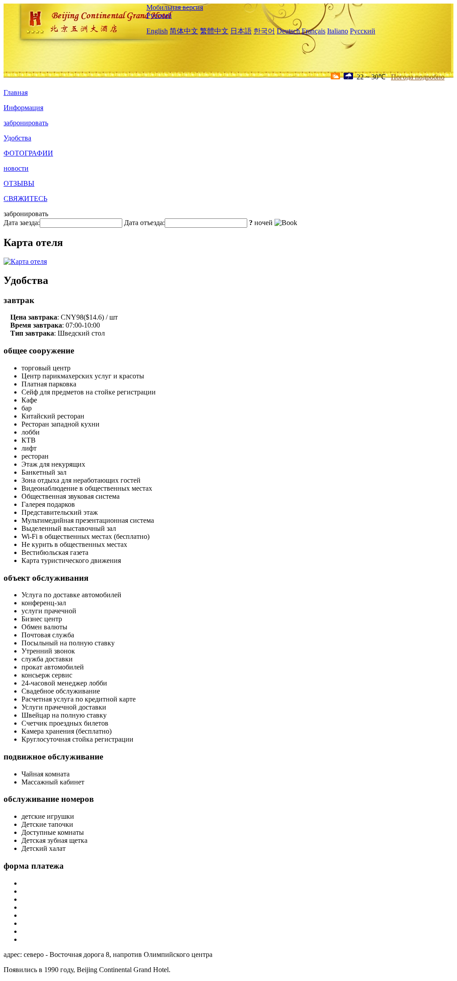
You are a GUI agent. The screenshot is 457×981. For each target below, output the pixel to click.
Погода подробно (418, 77)
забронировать (26, 123)
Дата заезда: (22, 222)
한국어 (264, 31)
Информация (23, 107)
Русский (159, 15)
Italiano (337, 31)
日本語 (241, 31)
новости (16, 168)
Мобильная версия (174, 7)
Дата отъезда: (144, 222)
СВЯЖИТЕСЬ (25, 198)
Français (313, 31)
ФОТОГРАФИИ (28, 153)
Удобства (17, 138)
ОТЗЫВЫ (19, 183)
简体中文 (184, 31)
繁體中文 (214, 31)
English (157, 31)
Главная (16, 92)
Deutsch (288, 31)
